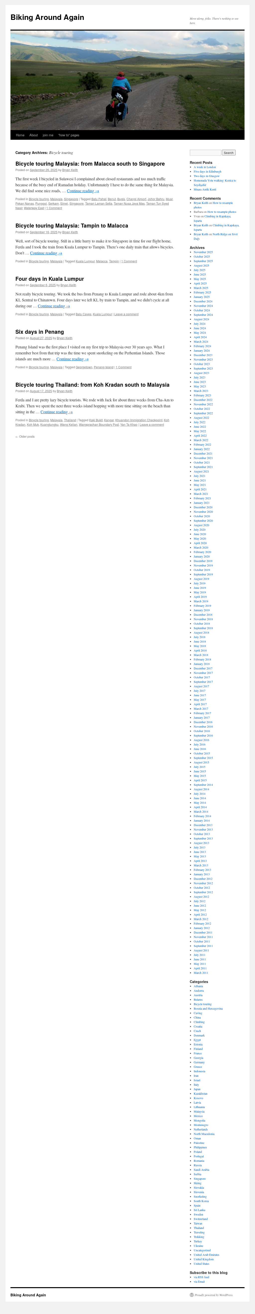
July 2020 (199, 529)
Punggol (41, 203)
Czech (197, 1031)
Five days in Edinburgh (207, 171)
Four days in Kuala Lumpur (49, 278)
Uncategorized (202, 1250)
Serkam (53, 203)
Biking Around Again (47, 16)
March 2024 (201, 341)
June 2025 (200, 274)
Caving (198, 1013)
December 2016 (203, 722)
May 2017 (200, 700)
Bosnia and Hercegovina (208, 1008)
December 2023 (203, 355)
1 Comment (54, 208)
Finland (198, 1049)
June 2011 (200, 959)
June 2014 (200, 798)
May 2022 (200, 431)
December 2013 (203, 825)
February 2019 (202, 606)
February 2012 (202, 923)
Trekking (199, 1237)
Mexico (198, 1116)
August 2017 (201, 686)
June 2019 (200, 588)
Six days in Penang (39, 331)
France (198, 1053)
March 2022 (201, 440)
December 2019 (203, 561)
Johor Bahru (156, 199)
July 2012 (199, 901)
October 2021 (202, 462)
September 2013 (203, 838)
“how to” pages (68, 135)
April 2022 (200, 435)
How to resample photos (221, 212)
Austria (198, 995)
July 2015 (199, 767)
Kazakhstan (200, 1093)
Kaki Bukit (96, 420)
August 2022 (201, 418)
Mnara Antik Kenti (205, 189)
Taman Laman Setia (98, 203)
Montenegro (201, 1125)
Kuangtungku (49, 424)
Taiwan (198, 1223)
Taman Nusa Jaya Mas (129, 203)
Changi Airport (136, 199)
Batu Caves (83, 314)
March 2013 (201, 865)
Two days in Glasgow (207, 176)
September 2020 (203, 520)
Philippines (200, 1147)
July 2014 (199, 794)
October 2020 (202, 516)
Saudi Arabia (201, 1170)
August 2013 (201, 843)
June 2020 (200, 534)
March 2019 (201, 601)
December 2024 (203, 301)
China (197, 1017)
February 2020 (202, 552)
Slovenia (199, 1192)
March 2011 (201, 973)
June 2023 (200, 382)
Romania (199, 1161)
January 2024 (202, 350)
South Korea (201, 1201)
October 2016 (202, 731)
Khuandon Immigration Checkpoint (138, 420)
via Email (199, 1281)
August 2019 (201, 579)
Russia (198, 1165)
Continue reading (83, 190)
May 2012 (200, 910)
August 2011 (201, 950)
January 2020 (202, 556)
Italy (196, 1084)
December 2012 (203, 879)
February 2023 (202, 395)
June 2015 (200, 771)
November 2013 (203, 829)
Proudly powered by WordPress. (214, 1295)
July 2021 (199, 476)
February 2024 (202, 346)
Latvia (197, 1102)
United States (201, 1264)
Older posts (25, 436)
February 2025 (202, 292)
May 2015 (200, 776)
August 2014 (201, 789)
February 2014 (202, 816)
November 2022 (203, 404)
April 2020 (200, 543)
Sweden (198, 1214)
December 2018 (203, 614)
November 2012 (203, 883)
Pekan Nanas (24, 203)
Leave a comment (126, 314)
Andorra (199, 990)
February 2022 (202, 444)
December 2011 (203, 932)
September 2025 (203, 261)
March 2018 (201, 655)
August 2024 (201, 319)
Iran (196, 1076)
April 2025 (200, 283)
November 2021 (203, 458)
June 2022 (200, 426)
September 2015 (203, 758)
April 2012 (200, 914)
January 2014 (202, 820)
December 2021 (203, 453)
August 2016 (201, 740)
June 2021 (200, 480)
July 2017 (199, 691)
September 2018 (203, 628)
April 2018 (200, 650)
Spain (197, 1205)
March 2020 (201, 547)
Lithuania (199, 1107)
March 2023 (201, 391)
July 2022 (199, 422)
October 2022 (202, 409)
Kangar (109, 420)
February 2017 (202, 713)
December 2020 (203, 507)
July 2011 (199, 955)
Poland (198, 1152)
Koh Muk (33, 424)
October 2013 (202, 834)
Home (20, 135)
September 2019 (203, 574)
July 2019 (199, 583)
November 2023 (203, 359)
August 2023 (201, 373)
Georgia (198, 1058)
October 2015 (202, 753)
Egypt (197, 1040)
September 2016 (203, 735)
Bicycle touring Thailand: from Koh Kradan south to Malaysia (92, 384)
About (33, 135)
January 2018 (202, 664)
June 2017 (200, 695)
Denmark (199, 1035)
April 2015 (200, 780)
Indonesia (199, 1071)
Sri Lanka (199, 1210)
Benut (112, 199)
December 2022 (203, 400)
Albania (198, 986)
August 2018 (201, 632)
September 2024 (203, 315)
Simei (64, 203)
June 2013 (200, 852)
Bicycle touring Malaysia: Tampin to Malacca (71, 225)
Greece (198, 1067)
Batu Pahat (98, 199)
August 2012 (201, 896)
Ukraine (198, 1246)
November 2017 (203, 673)
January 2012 (202, 928)
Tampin (114, 261)
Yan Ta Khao (128, 424)
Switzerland (201, 1219)
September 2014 (203, 785)
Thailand (70, 420)
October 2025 (202, 256)
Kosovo (198, 1098)
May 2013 (200, 856)
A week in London (205, 167)
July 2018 (199, 637)
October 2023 (202, 364)
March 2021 (201, 494)
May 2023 (200, 386)
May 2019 (200, 592)
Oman (197, 1138)
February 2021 (202, 498)
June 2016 (200, 749)
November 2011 (203, 937)
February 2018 (202, 659)
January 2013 (202, 874)
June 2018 (200, 641)
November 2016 (203, 726)
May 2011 (200, 964)
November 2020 (203, 512)
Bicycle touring (39, 199)
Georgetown (84, 367)
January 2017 (202, 717)
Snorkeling (200, 1196)
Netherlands (201, 1129)
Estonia (198, 1044)
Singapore (71, 199)
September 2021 (203, 467)
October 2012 (202, 888)
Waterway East (34, 208)
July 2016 (199, 744)
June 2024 (200, 328)
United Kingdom (204, 1259)
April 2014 (200, 807)
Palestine (199, 1143)
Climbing (199, 1022)
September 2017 (203, 682)
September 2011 (203, 946)
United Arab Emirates (206, 1255)
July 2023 (199, 377)
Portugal (199, 1156)
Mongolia (199, 1120)
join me (48, 135)
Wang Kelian (68, 424)
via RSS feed (201, 1277)
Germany (199, 1062)
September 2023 (203, 368)
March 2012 (201, 919)
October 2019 (202, 570)
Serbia (197, 1174)
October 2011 (202, 941)
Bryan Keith (70, 170)
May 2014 (200, 802)
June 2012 (200, 905)
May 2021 (200, 485)
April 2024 (200, 337)
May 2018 (200, 646)
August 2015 (201, 762)
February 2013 (202, 870)
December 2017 (203, 668)
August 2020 (201, 525)
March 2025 (201, 288)
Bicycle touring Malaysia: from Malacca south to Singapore (90, 163)
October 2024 (202, 310)
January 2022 (202, 449)
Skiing (197, 1183)
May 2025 (200, 279)
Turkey (198, 1241)
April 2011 (200, 968)
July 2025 (199, 270)
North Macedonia (204, 1134)
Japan (197, 1089)
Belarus (198, 999)
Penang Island (104, 367)
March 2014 (201, 811)
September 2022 (203, 413)
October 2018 (202, 623)
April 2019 (200, 597)
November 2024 (203, 306)
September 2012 (203, 892)
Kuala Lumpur (85, 261)
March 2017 (201, 708)
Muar (169, 199)
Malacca (102, 261)
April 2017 (200, 704)
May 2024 (200, 332)
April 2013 (200, 861)
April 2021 (200, 489)
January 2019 (202, 610)
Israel (197, 1080)
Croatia (198, 1026)
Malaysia (56, 199)
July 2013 (199, 847)
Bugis (121, 199)
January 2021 (202, 503)
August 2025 (201, 265)
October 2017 (202, 677)
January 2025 (202, 297)
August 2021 (201, 471)
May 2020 (200, 538)
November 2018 (203, 619)
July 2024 (199, 324)
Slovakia (199, 1187)
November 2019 (203, 565)
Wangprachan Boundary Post (99, 424)
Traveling (199, 1232)
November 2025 (203, 252)
